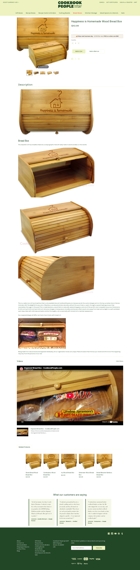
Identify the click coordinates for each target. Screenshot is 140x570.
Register (129, 2)
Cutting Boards (64, 13)
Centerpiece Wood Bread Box (49, 474)
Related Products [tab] (24, 447)
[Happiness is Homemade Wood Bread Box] (29, 73)
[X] (75, 59)
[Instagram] (112, 534)
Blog (18, 551)
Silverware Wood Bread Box (86, 474)
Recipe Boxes (30, 13)
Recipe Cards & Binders (47, 13)
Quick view (33, 460)
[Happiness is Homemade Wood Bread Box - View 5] (56, 73)
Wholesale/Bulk (22, 545)
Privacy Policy (21, 549)
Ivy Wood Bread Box (67, 472)
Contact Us (20, 543)
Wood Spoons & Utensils (109, 13)
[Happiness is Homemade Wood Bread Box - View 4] (49, 73)
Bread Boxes (77, 13)
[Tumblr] (122, 534)
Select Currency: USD (10, 2)
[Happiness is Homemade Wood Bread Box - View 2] (36, 73)
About (19, 541)
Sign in (122, 2)
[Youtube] (115, 534)
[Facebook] (72, 59)
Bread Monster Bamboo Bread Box (104, 474)
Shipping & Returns (23, 547)
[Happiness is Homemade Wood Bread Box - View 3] (43, 73)
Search (101, 2)
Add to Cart (33, 463)
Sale (122, 13)
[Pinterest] (79, 59)
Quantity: (73, 40)
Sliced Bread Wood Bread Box (32, 474)
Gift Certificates (112, 2)
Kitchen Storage (91, 13)
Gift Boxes (19, 13)
